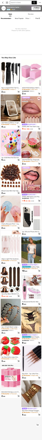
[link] (4, 8)
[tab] (10, 14)
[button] (3, 2)
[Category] (7, 2)
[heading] (18, 7)
